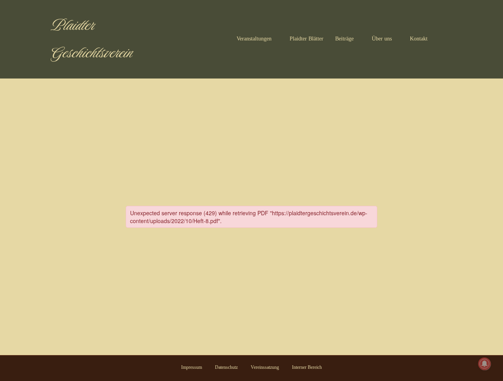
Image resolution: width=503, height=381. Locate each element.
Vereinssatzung (265, 367)
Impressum (191, 367)
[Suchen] (446, 39)
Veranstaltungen (254, 39)
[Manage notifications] (484, 363)
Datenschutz (226, 367)
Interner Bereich (307, 367)
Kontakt (419, 39)
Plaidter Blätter (306, 39)
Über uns (382, 39)
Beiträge (344, 39)
